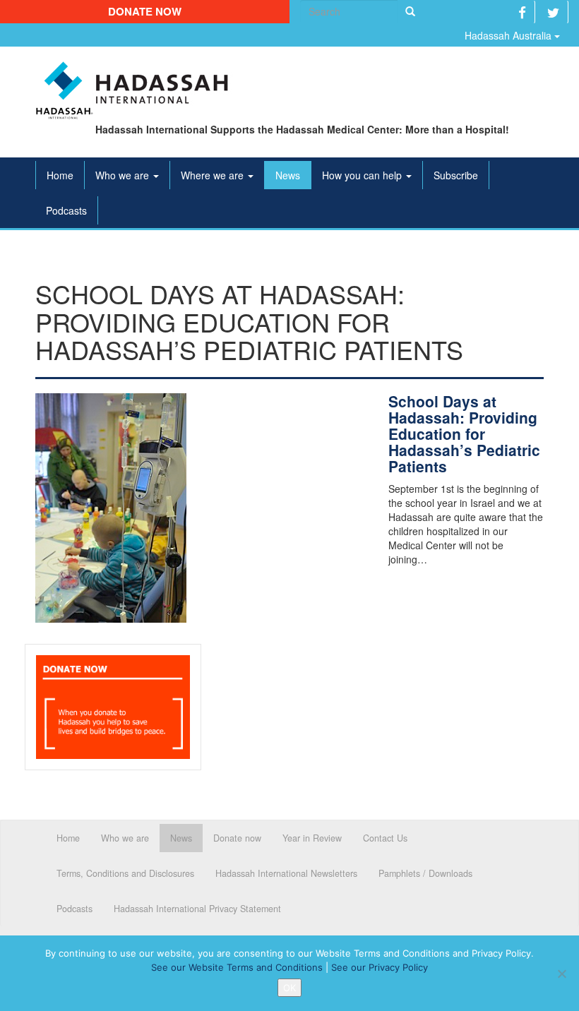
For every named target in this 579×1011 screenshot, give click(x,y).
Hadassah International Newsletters (286, 873)
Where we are (213, 175)
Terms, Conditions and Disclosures (125, 873)
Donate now (144, 11)
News (287, 175)
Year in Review (312, 838)
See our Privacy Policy (379, 967)
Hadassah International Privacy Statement (197, 908)
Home (60, 175)
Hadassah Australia (509, 35)
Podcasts (66, 210)
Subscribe (456, 175)
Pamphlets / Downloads (425, 873)
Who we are (123, 175)
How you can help (363, 175)
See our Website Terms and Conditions (237, 967)
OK (289, 987)
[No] (561, 974)
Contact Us (385, 838)
